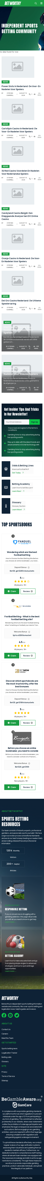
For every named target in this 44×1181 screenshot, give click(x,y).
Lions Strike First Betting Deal (17, 1131)
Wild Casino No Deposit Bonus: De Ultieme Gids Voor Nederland (19, 979)
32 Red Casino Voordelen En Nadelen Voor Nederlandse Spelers (20, 172)
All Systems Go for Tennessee (18, 1073)
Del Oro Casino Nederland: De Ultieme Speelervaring (21, 302)
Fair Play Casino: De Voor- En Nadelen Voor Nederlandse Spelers (21, 683)
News (5, 82)
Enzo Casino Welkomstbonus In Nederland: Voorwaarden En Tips (18, 937)
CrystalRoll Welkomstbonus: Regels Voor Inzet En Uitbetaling (20, 894)
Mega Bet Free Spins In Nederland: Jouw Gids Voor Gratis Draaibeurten (20, 852)
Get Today (16, 473)
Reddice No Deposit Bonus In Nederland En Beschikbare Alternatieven (22, 725)
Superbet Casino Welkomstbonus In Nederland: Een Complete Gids (20, 1021)
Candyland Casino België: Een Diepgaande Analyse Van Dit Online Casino (20, 216)
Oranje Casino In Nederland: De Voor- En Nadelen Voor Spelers (21, 260)
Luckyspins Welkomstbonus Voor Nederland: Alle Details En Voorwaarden (21, 542)
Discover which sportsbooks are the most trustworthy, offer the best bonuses (21, 1113)
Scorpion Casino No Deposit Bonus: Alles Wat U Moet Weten (20, 810)
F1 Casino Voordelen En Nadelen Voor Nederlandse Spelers (21, 641)
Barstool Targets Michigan (16, 1084)
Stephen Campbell (10, 94)
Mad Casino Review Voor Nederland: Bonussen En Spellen (18, 330)
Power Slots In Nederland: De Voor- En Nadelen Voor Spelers (21, 88)
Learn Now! (16, 491)
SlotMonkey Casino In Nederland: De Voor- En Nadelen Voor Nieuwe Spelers (21, 371)
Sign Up (34, 422)
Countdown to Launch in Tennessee (21, 1088)
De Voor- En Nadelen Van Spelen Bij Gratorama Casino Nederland (21, 588)
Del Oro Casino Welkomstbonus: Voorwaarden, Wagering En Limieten (20, 768)
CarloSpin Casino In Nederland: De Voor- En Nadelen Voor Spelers (19, 130)
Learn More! (17, 509)
